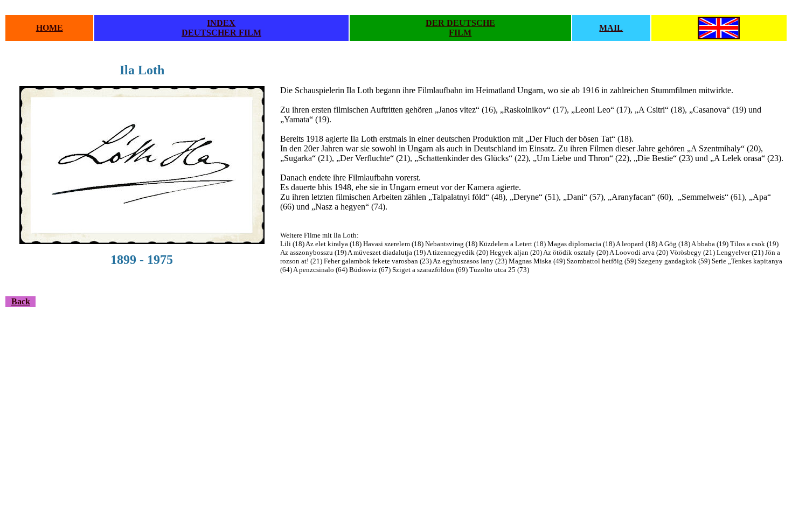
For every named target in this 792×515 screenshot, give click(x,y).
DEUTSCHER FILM (221, 32)
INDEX (221, 22)
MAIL (611, 27)
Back (20, 301)
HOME (49, 27)
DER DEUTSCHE (460, 22)
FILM (460, 32)
